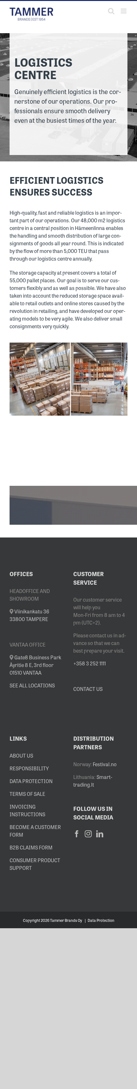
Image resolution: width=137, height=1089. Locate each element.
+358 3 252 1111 (89, 663)
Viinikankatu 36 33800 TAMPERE (29, 615)
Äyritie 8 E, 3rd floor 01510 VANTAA (35, 664)
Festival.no (105, 764)
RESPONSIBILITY (29, 768)
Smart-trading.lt (92, 780)
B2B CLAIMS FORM (31, 847)
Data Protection (101, 920)
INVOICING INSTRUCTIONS (27, 810)
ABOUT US (21, 755)
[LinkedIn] (99, 833)
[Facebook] (76, 833)
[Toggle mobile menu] (124, 11)
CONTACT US (88, 689)
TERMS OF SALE (27, 793)
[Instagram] (88, 833)
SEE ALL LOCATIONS (32, 685)
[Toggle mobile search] (111, 11)
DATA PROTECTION (31, 781)
